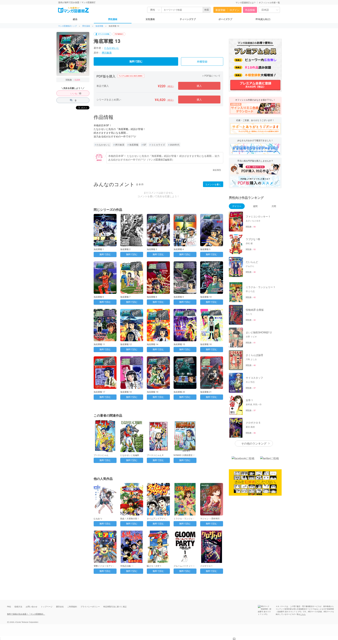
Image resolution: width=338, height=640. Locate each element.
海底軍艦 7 (125, 296)
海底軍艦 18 (126, 391)
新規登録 (220, 10)
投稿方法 (18, 606)
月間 (273, 206)
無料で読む (136, 61)
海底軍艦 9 (179, 296)
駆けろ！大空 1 (154, 565)
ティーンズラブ (188, 19)
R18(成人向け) (263, 19)
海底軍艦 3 (152, 249)
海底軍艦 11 (99, 344)
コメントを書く (213, 184)
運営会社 (60, 606)
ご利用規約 (72, 606)
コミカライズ (158, 144)
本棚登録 (202, 61)
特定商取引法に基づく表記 (115, 606)
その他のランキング (254, 443)
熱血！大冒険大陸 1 (129, 518)
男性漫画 (112, 19)
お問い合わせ (31, 606)
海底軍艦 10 (206, 296)
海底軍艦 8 (152, 296)
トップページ (46, 606)
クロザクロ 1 (206, 565)
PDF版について (211, 75)
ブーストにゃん (101, 454)
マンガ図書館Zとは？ (246, 2)
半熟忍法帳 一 (126, 565)
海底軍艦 (99, 26)
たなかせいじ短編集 (129, 454)
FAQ (9, 606)
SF (144, 144)
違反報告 (217, 169)
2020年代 (174, 144)
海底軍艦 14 (152, 344)
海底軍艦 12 (126, 344)
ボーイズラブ (225, 19)
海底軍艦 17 (99, 391)
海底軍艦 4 (179, 249)
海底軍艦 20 (179, 391)
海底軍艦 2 (125, 249)
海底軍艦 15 (179, 344)
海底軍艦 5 (205, 249)
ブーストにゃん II (155, 454)
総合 (75, 19)
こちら (303, 614)
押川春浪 (107, 52)
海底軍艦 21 (206, 391)
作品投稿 (250, 10)
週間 (255, 206)
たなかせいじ (111, 48)
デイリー (236, 206)
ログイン (234, 10)
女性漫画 (150, 19)
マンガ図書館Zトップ (67, 26)
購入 (199, 85)
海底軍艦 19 (152, 391)
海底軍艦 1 (99, 249)
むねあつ (98, 518)
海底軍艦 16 (206, 344)
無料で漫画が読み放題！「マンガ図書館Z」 (26, 613)
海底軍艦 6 (99, 296)
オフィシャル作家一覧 (269, 2)
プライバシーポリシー (90, 606)
